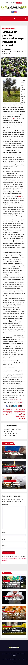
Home (3, 659)
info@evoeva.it (19, 402)
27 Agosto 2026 (9, 586)
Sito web (4, 545)
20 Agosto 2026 (9, 617)
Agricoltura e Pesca (8, 626)
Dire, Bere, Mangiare (8, 596)
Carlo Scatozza (7, 49)
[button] (25, 18)
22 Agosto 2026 (9, 602)
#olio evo (19, 51)
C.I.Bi (13, 118)
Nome (4, 532)
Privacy (19, 659)
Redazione (24, 659)
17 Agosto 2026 (9, 632)
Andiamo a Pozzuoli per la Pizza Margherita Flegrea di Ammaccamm (13, 615)
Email (4, 539)
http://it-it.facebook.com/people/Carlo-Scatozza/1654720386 (11, 433)
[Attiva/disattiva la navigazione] (14, 19)
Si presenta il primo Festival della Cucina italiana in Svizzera (11, 484)
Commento (5, 504)
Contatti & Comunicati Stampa (11, 659)
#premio (8, 53)
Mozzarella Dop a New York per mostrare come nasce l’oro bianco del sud (13, 454)
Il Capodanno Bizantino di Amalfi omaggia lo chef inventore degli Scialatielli (13, 599)
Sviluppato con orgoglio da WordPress (9, 653)
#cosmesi (14, 51)
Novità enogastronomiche (9, 611)
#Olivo (4, 53)
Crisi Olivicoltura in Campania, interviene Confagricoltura (11, 630)
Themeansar (13, 655)
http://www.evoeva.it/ (16, 399)
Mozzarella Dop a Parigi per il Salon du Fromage (12, 469)
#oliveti (23, 51)
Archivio (14, 661)
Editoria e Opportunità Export (9, 28)
